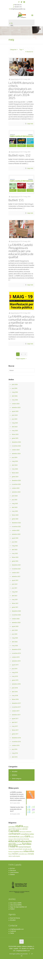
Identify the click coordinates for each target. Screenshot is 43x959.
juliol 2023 (15, 496)
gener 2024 (15, 476)
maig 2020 (15, 638)
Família (20, 847)
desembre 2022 (16, 522)
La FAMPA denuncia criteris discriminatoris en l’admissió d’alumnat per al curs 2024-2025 (21, 90)
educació (14, 841)
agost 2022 (15, 538)
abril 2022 (14, 549)
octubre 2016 (15, 745)
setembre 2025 (16, 407)
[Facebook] (19, 2)
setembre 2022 (16, 534)
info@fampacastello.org (18, 9)
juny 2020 (14, 634)
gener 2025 (15, 438)
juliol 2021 (15, 584)
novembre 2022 (16, 526)
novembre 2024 (16, 446)
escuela (19, 844)
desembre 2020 (16, 611)
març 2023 (15, 511)
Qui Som (12, 868)
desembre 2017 (16, 703)
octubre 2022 (15, 530)
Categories (13, 49)
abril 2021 (14, 595)
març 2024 (15, 469)
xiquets (18, 856)
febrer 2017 (15, 730)
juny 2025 (14, 419)
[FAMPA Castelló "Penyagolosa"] (21, 15)
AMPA (19, 826)
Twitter (12, 933)
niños (31, 851)
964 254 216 (17, 4)
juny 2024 (14, 457)
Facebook (13, 931)
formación (11, 849)
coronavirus (13, 836)
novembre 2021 (16, 569)
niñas (26, 851)
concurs (28, 831)
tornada (31, 854)
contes (31, 834)
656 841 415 (18, 7)
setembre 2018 (16, 684)
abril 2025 (14, 426)
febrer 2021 (15, 603)
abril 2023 (14, 507)
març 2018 (15, 695)
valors (10, 856)
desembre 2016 (16, 738)
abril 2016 (14, 757)
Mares (21, 851)
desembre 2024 (16, 442)
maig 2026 (15, 392)
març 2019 (15, 676)
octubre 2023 (15, 488)
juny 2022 (14, 542)
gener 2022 (15, 561)
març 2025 (15, 430)
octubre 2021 (15, 572)
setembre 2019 (16, 661)
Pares (10, 854)
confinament (14, 834)
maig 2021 (15, 592)
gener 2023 (15, 519)
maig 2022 (15, 545)
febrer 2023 (15, 515)
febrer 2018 (15, 699)
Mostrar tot (30, 51)
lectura (10, 851)
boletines (19, 829)
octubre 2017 (15, 711)
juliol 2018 (15, 688)
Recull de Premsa (15, 918)
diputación (10, 839)
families (26, 843)
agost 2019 (15, 665)
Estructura (13, 870)
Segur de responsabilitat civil (18, 907)
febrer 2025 (15, 434)
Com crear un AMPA (15, 903)
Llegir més (30, 123)
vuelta (14, 856)
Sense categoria (16, 778)
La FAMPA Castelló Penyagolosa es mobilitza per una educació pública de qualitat (20, 251)
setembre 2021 (16, 576)
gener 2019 (15, 680)
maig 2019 (15, 672)
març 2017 (15, 726)
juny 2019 (14, 668)
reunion (15, 854)
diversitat (26, 839)
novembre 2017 (16, 707)
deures (32, 837)
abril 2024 (14, 465)
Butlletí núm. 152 (19, 155)
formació (27, 847)
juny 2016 (14, 749)
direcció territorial (19, 839)
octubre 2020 (15, 618)
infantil (20, 849)
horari (16, 849)
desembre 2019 (16, 649)
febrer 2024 (15, 473)
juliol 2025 (15, 415)
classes (24, 831)
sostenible (21, 854)
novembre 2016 (16, 741)
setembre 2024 (16, 453)
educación (26, 841)
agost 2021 (15, 580)
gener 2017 (15, 734)
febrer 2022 (15, 557)
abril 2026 (14, 396)
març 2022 (15, 553)
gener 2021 (15, 607)
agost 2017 (15, 718)
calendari (25, 829)
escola (12, 843)
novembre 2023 (16, 484)
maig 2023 (15, 503)
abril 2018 (14, 691)
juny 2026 (14, 388)
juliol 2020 (15, 630)
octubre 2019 (15, 657)
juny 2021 (14, 588)
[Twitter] (21, 2)
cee (20, 831)
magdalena (16, 851)
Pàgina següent (20, 358)
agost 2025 (15, 411)
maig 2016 (15, 753)
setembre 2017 (16, 714)
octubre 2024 (15, 449)
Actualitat (14, 771)
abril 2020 (14, 641)
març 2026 (15, 400)
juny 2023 (14, 499)
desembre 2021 (16, 565)
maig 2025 (15, 423)
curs (27, 836)
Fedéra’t (12, 909)
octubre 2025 (15, 403)
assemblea (12, 829)
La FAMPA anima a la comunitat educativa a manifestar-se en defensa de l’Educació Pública (21, 322)
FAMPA (13, 846)
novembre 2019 (16, 653)
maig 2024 (15, 461)
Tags (20, 49)
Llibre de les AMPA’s (16, 905)
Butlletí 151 (16, 200)
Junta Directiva (14, 872)
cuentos (22, 837)
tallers (26, 854)
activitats (11, 827)
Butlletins (14, 775)
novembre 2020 (16, 615)
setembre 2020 (16, 622)
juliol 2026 (15, 384)
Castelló (13, 831)
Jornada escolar (27, 849)
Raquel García (15, 79)
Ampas (26, 827)
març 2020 (15, 645)
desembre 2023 (16, 480)
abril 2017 (14, 722)
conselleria (25, 834)
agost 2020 (15, 626)
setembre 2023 (16, 492)
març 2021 (15, 599)
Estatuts (12, 874)
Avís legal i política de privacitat (18, 954)
